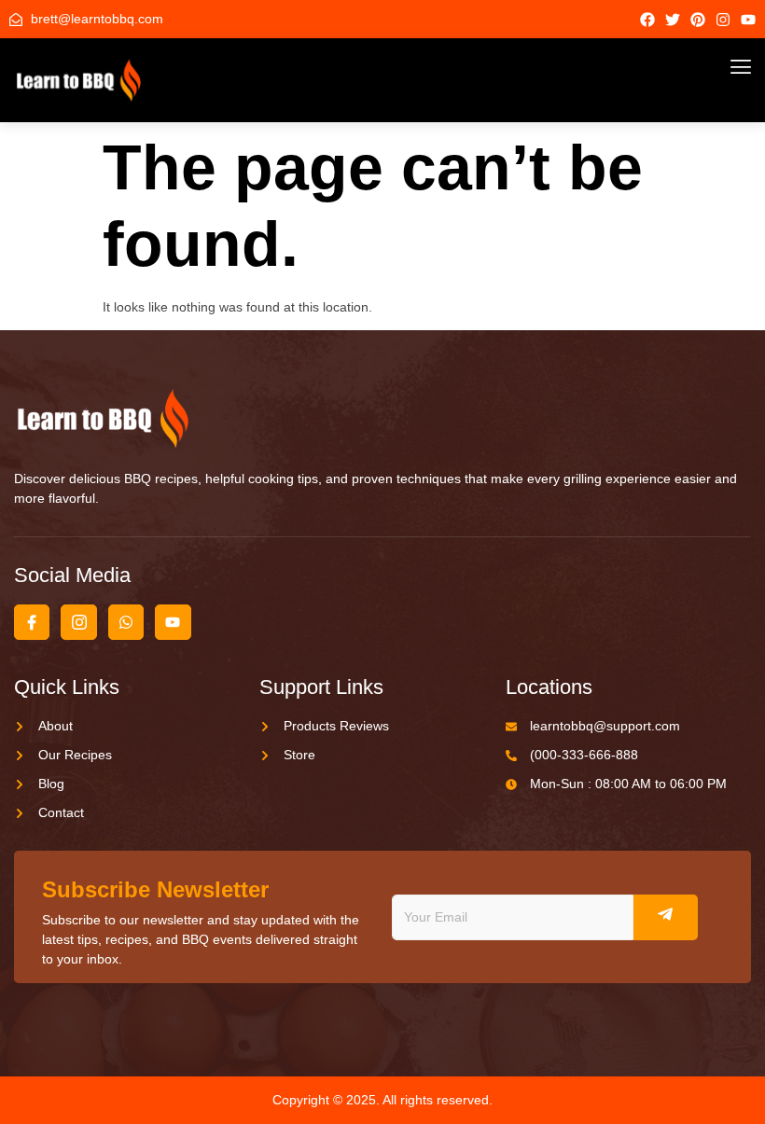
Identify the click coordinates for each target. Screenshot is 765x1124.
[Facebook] (647, 19)
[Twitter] (672, 19)
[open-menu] (740, 69)
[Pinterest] (697, 19)
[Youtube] (748, 19)
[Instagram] (723, 19)
